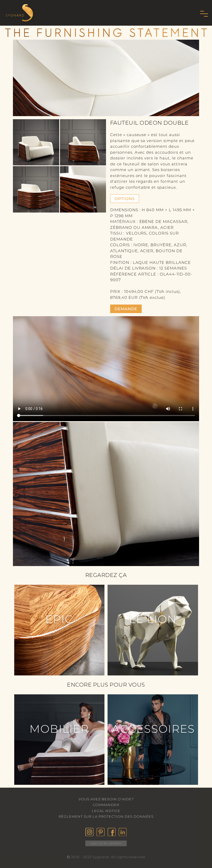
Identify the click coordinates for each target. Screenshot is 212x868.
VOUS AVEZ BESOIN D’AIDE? (106, 799)
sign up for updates (106, 843)
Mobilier (59, 729)
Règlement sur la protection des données (106, 816)
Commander (106, 805)
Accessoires (153, 729)
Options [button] (125, 198)
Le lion (153, 619)
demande (126, 308)
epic (59, 619)
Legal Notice (106, 811)
